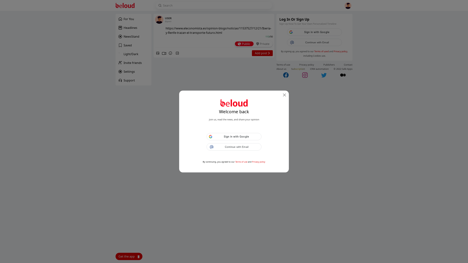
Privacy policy (258, 161)
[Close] (284, 95)
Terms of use (241, 161)
